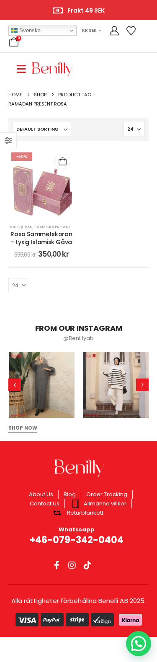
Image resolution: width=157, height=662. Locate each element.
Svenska (29, 30)
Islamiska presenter (54, 226)
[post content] (41, 182)
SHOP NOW (22, 428)
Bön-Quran (20, 226)
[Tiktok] (87, 565)
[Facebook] (56, 565)
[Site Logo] (52, 69)
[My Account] (114, 31)
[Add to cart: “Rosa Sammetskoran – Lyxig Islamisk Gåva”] (62, 161)
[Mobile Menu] (24, 69)
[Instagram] (72, 565)
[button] (14, 385)
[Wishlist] (130, 31)
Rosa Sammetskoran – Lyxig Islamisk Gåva (41, 238)
